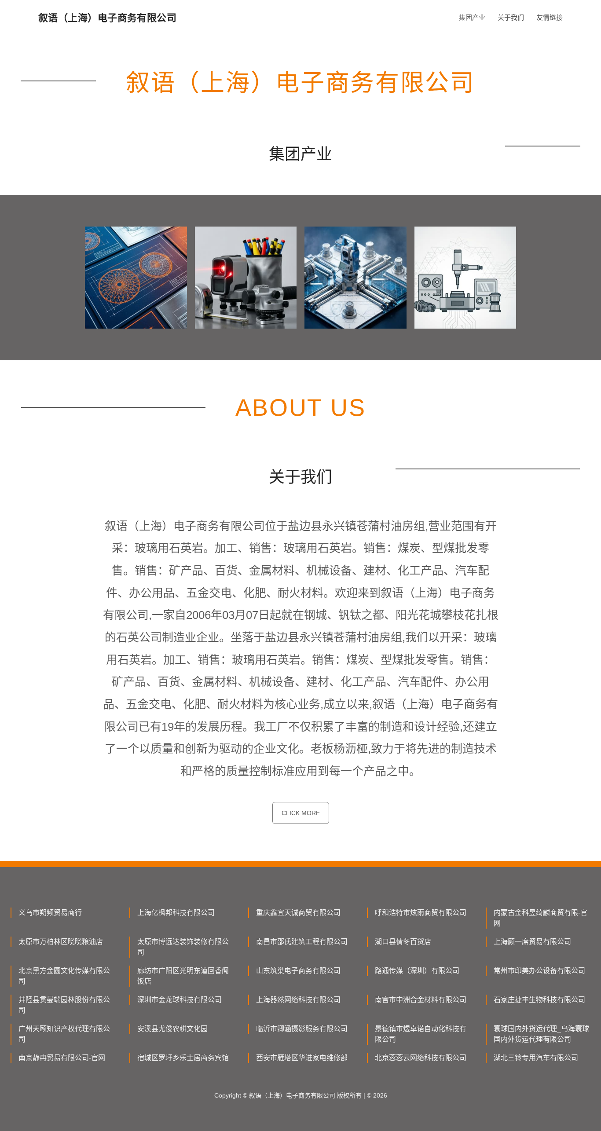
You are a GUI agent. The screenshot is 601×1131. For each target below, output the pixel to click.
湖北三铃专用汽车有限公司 (536, 1057)
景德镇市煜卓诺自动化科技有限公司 (420, 1034)
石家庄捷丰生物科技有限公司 (539, 999)
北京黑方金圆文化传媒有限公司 (64, 976)
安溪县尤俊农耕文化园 (172, 1028)
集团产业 (472, 17)
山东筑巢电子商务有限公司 (298, 970)
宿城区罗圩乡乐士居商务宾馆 (183, 1057)
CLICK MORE (301, 812)
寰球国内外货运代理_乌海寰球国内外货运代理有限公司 (541, 1034)
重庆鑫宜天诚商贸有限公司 (298, 912)
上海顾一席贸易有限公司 (532, 941)
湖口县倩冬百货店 (403, 941)
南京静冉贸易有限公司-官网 (61, 1057)
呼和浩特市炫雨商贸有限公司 (420, 912)
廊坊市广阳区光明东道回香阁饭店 (183, 976)
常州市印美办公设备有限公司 (539, 970)
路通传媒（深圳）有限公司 (417, 970)
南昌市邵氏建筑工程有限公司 (302, 941)
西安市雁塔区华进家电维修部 (302, 1057)
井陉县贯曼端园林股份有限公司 (64, 1005)
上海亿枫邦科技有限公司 (176, 912)
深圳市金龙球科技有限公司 (179, 999)
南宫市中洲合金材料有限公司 (420, 999)
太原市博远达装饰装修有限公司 (183, 947)
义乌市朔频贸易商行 (50, 912)
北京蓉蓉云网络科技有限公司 (420, 1057)
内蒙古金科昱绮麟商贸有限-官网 (540, 918)
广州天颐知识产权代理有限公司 (64, 1034)
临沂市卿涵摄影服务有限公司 (302, 1028)
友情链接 (549, 17)
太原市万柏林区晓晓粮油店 (60, 941)
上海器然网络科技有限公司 (298, 999)
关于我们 (511, 17)
